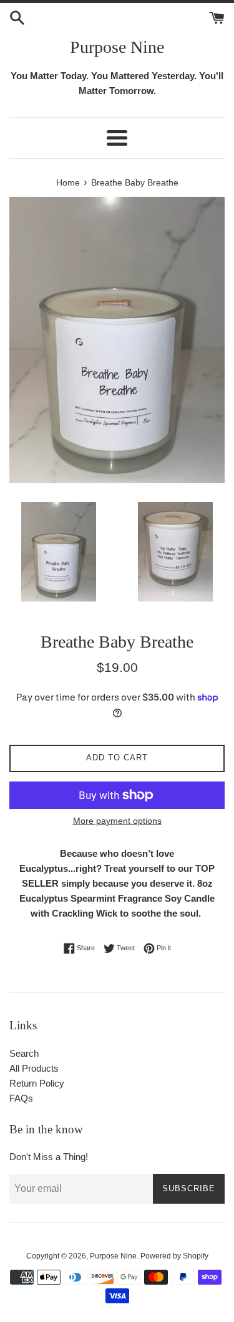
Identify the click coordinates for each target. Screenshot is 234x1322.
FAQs (21, 1098)
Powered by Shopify (174, 1256)
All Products (34, 1068)
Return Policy (36, 1083)
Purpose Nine (117, 47)
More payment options (117, 821)
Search (24, 1053)
